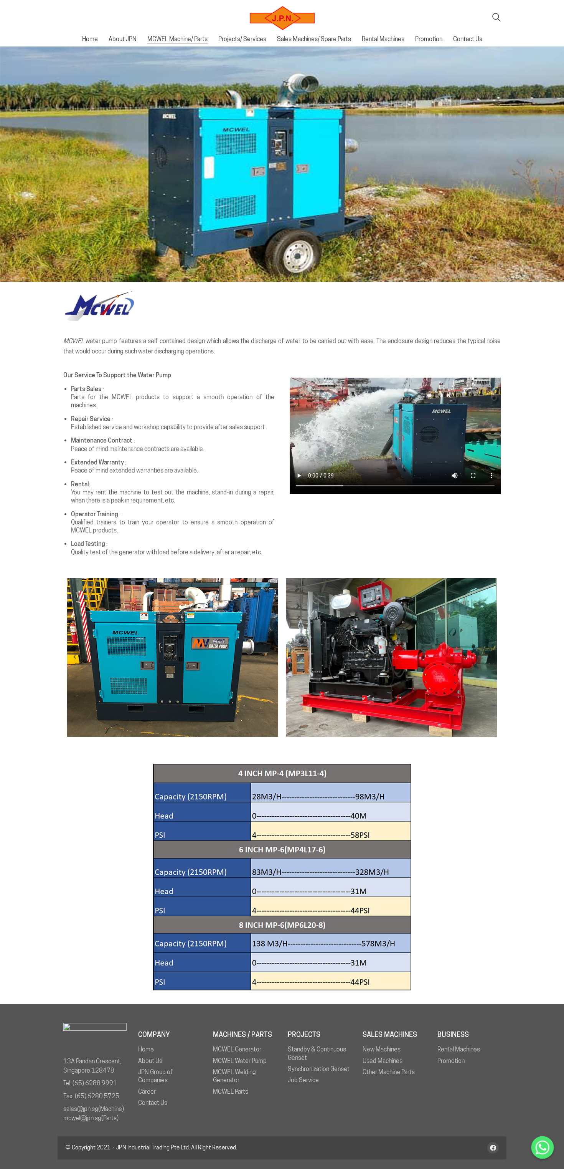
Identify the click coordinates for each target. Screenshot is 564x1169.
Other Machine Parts (389, 1072)
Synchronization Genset (319, 1069)
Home (146, 1049)
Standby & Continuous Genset (317, 1053)
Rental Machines (458, 1049)
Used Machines (382, 1061)
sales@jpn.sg (80, 1109)
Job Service (303, 1080)
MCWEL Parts (230, 1091)
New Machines (382, 1049)
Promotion (451, 1061)
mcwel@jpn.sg (82, 1118)
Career (147, 1091)
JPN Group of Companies (155, 1076)
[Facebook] (493, 1148)
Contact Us (152, 1102)
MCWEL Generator (237, 1049)
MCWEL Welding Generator (234, 1076)
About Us (150, 1061)
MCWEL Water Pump (240, 1061)
